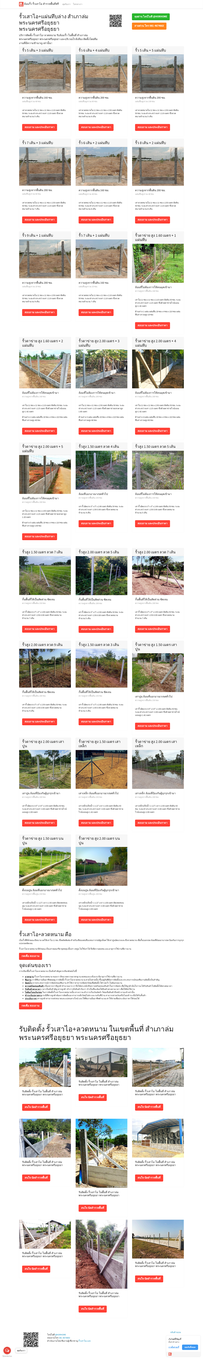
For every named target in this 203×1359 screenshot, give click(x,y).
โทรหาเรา (77, 4)
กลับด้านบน (175, 1332)
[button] (115, 20)
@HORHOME (60, 1334)
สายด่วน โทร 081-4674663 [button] (149, 25)
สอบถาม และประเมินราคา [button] (40, 127)
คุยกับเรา (66, 4)
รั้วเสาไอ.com (84, 1341)
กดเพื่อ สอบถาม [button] (31, 956)
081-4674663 (64, 1337)
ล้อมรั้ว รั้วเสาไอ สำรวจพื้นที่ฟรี (41, 4)
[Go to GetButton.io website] (7, 1356)
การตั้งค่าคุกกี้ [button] (174, 1347)
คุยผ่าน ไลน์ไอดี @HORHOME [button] (150, 16)
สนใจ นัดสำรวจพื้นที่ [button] (36, 1107)
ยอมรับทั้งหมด (190, 1347)
